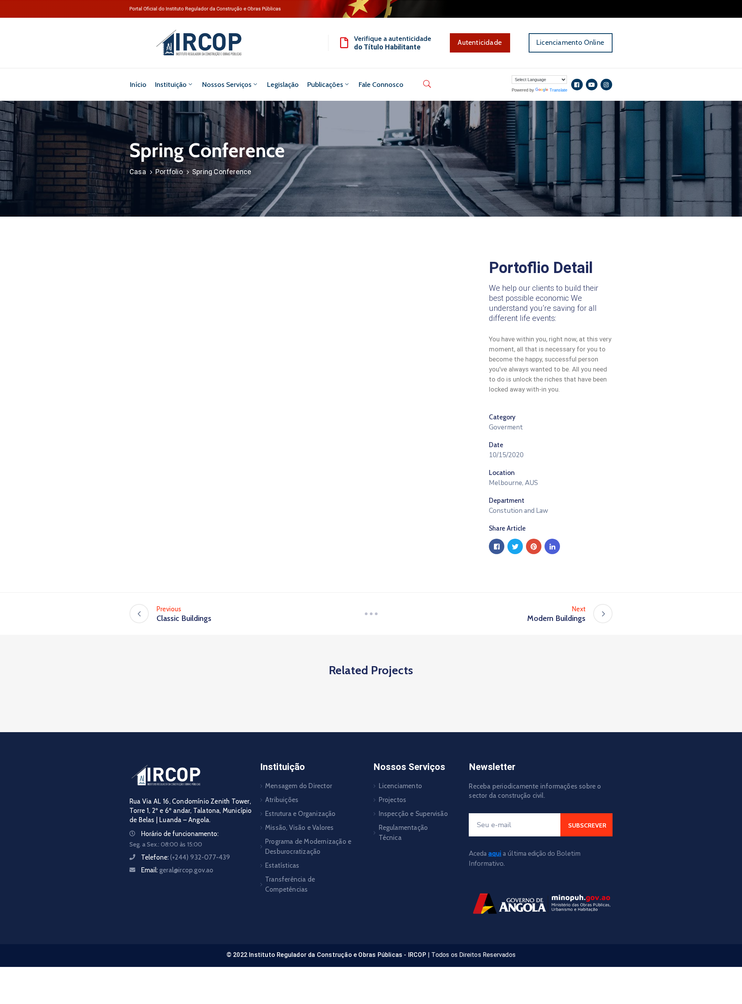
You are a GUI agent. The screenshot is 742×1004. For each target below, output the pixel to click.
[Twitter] (515, 546)
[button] (480, 43)
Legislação (283, 84)
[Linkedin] (552, 546)
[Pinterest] (533, 546)
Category (502, 417)
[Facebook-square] (577, 84)
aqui (494, 853)
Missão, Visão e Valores (299, 827)
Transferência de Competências (290, 884)
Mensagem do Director (298, 786)
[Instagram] (606, 84)
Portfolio (169, 172)
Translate (558, 90)
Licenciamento (400, 786)
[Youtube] (591, 84)
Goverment (506, 427)
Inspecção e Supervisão (413, 813)
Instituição (171, 84)
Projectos (393, 800)
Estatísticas (282, 865)
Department (506, 500)
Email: (177, 870)
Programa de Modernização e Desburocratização (308, 846)
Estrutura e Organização (300, 813)
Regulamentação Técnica (403, 832)
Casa (137, 172)
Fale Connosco (381, 84)
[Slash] (371, 613)
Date (496, 445)
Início (138, 84)
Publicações (325, 84)
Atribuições (281, 800)
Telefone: (185, 857)
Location (502, 473)
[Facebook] (496, 546)
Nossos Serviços (227, 84)
